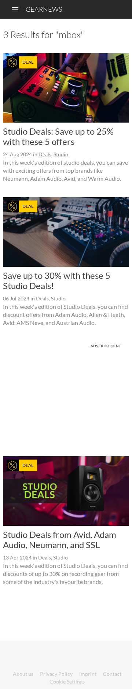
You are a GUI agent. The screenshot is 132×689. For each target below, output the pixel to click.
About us (23, 674)
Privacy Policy (56, 674)
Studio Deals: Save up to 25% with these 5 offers (58, 136)
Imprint (87, 674)
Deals (44, 154)
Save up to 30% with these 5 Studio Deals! (56, 280)
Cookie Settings (67, 681)
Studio (61, 154)
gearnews (44, 9)
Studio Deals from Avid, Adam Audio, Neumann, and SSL (59, 539)
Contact (112, 674)
